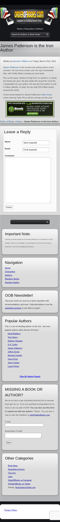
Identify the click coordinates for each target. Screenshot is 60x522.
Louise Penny (13, 366)
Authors (39, 29)
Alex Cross (47, 94)
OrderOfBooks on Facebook (20, 480)
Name (7, 141)
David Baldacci (14, 334)
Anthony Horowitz (15, 341)
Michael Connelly (15, 355)
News (19, 121)
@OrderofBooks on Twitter (19, 484)
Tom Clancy (13, 337)
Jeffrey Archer (14, 352)
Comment (9, 155)
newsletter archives (13, 308)
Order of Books (7, 121)
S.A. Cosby (12, 344)
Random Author (12, 282)
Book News (13, 466)
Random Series (12, 279)
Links (10, 477)
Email (7, 148)
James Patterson (11, 67)
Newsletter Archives (16, 469)
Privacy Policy (10, 510)
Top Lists (12, 473)
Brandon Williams (21, 61)
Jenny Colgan (13, 363)
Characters (29, 29)
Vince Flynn (13, 359)
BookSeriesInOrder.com (25, 487)
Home (19, 29)
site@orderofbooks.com (40, 415)
